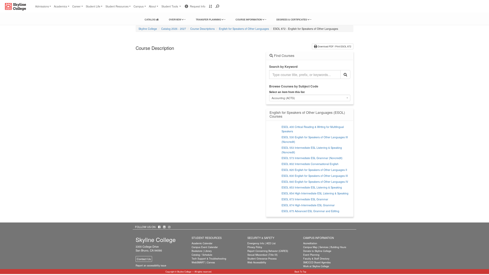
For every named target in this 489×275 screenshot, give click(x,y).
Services (323, 247)
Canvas (211, 262)
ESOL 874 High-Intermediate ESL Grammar (308, 205)
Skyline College (147, 29)
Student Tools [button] (171, 7)
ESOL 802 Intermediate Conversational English (310, 164)
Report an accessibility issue (151, 265)
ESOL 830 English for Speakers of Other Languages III (315, 176)
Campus (139, 6)
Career (76, 6)
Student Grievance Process (262, 258)
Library (208, 251)
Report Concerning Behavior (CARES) (267, 251)
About (152, 6)
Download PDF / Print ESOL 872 (334, 46)
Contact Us (144, 259)
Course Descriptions (202, 29)
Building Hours (338, 247)
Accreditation (310, 243)
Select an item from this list (287, 92)
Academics (60, 6)
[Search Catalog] (345, 74)
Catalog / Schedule (202, 254)
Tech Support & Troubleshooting (209, 258)
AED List (271, 243)
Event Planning (311, 254)
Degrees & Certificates (292, 19)
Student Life (93, 6)
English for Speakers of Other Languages (244, 29)
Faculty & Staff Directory (316, 258)
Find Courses (283, 55)
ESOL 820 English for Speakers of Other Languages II (314, 170)
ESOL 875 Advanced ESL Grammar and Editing (310, 211)
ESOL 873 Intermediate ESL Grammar (305, 199)
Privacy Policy (254, 247)
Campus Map (310, 247)
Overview (175, 19)
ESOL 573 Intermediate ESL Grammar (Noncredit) (312, 158)
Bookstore (197, 251)
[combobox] (310, 98)
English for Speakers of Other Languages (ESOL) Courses (307, 114)
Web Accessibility (256, 262)
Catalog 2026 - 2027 (173, 29)
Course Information (249, 19)
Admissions (42, 6)
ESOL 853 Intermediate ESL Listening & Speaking (312, 187)
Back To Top (300, 271)
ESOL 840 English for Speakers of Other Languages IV (315, 182)
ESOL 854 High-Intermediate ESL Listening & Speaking (315, 193)
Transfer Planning (209, 19)
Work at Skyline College (316, 266)
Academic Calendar (202, 243)
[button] (217, 6)
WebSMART (198, 262)
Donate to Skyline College (317, 251)
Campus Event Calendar (205, 247)
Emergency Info (255, 243)
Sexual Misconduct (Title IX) (262, 254)
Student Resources (117, 6)
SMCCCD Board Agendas (317, 262)
